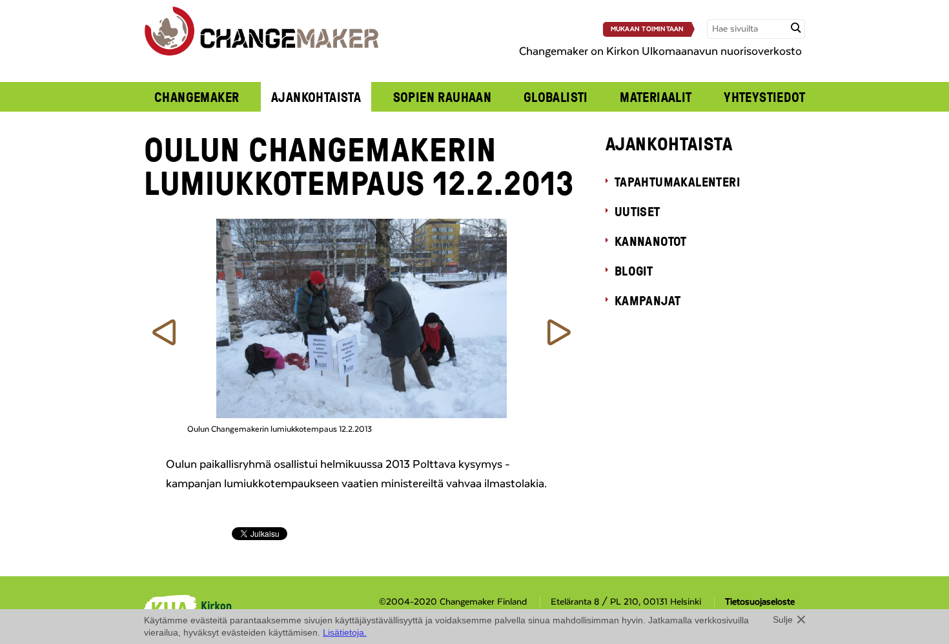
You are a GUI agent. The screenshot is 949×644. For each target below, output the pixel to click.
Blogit (634, 270)
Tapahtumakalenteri (677, 181)
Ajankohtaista (316, 97)
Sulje (783, 619)
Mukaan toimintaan (647, 29)
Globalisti (556, 97)
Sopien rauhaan (442, 97)
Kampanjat (648, 300)
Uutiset (637, 211)
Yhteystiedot (764, 97)
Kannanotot (651, 241)
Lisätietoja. (345, 632)
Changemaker (197, 97)
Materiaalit (656, 97)
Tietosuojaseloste (760, 602)
